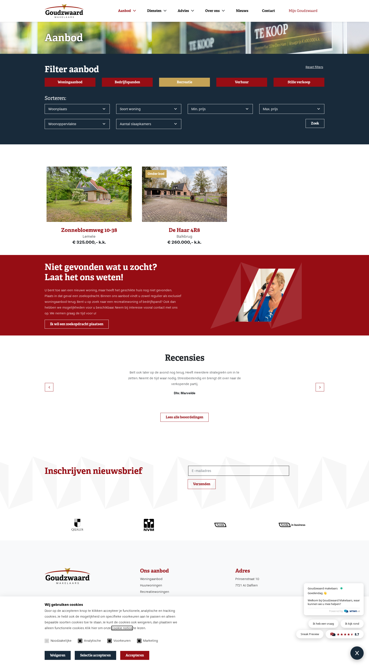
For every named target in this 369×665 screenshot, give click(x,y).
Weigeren (57, 655)
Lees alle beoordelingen (184, 417)
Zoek (315, 123)
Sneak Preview (310, 634)
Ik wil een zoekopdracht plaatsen (76, 324)
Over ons (212, 11)
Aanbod (124, 11)
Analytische (92, 641)
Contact (268, 11)
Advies (183, 11)
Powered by (336, 611)
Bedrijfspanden (127, 82)
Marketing (150, 641)
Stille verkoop (299, 82)
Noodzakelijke (61, 641)
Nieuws (242, 11)
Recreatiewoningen (154, 592)
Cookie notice (122, 628)
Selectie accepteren (95, 655)
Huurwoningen (151, 585)
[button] (320, 387)
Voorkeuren (122, 641)
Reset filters (314, 67)
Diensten (154, 11)
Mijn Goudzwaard (303, 11)
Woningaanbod (70, 82)
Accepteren (135, 655)
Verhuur (242, 82)
